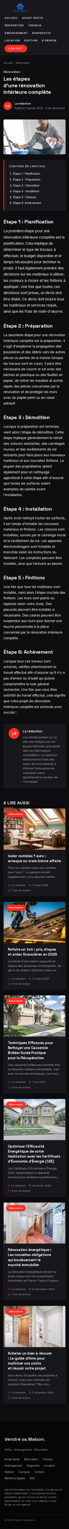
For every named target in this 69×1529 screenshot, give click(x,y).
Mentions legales (15, 1478)
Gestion (31, 40)
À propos (49, 40)
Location (12, 40)
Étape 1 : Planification (26, 173)
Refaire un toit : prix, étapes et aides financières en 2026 (32, 952)
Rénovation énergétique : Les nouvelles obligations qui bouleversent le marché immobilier (29, 1257)
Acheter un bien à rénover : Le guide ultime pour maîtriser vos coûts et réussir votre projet (30, 1361)
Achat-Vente (32, 17)
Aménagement (16, 33)
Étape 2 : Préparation (26, 179)
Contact (15, 48)
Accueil (11, 17)
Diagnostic (41, 33)
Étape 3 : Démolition (26, 185)
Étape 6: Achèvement (27, 202)
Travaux (35, 25)
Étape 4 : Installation (26, 191)
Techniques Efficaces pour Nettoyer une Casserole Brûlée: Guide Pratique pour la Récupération (30, 1050)
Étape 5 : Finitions (24, 197)
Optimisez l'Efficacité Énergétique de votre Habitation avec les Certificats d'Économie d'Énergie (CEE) (34, 1154)
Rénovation (14, 25)
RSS (32, 1478)
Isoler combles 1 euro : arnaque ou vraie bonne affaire (34, 858)
